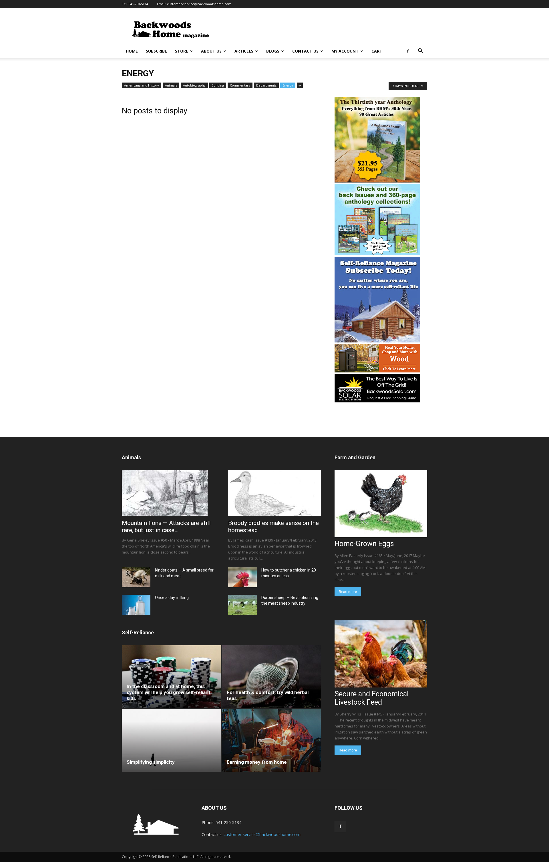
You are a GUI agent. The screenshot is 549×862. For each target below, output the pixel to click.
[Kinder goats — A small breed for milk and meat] (136, 577)
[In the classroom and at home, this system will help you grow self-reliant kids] (171, 676)
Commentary (240, 85)
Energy (288, 85)
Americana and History (141, 85)
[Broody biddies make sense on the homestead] (274, 493)
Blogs (272, 51)
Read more (348, 592)
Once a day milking (172, 597)
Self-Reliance (138, 633)
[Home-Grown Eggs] (381, 503)
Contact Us (305, 51)
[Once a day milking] (136, 605)
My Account (345, 51)
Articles (243, 51)
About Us (211, 51)
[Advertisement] (323, 29)
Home (132, 51)
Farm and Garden (355, 457)
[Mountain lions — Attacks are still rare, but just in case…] (168, 493)
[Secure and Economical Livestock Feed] (381, 653)
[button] (420, 51)
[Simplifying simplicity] (171, 740)
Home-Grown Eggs (364, 544)
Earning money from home (257, 762)
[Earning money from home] (271, 740)
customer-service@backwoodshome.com (199, 4)
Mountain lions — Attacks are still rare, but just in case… (166, 527)
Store (181, 51)
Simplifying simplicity (151, 762)
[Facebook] (407, 51)
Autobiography (194, 85)
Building (218, 85)
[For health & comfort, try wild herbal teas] (271, 676)
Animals (171, 85)
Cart (376, 51)
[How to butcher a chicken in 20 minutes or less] (242, 577)
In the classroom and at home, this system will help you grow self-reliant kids (168, 692)
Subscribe (156, 51)
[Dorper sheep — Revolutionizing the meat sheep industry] (242, 605)
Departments (266, 85)
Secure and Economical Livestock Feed (372, 698)
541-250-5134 (138, 4)
